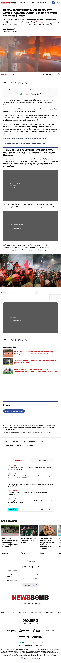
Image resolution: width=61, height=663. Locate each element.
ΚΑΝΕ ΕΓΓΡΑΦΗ (29, 585)
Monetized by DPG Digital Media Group (35, 642)
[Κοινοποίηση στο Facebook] (8, 82)
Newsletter (16, 432)
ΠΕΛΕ (23, 441)
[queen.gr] (37, 630)
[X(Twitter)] (32, 603)
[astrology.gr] (50, 630)
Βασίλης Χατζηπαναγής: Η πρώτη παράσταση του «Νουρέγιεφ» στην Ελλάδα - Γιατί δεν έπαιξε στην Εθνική (35, 371)
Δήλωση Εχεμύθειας (23, 612)
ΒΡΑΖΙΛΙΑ (15, 441)
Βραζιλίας (39, 22)
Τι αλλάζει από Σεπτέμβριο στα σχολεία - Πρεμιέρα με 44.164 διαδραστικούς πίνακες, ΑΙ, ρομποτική (10, 542)
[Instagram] (28, 603)
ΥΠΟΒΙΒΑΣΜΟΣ (9, 445)
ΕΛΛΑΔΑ (33, 2)
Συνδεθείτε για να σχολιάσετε (14, 411)
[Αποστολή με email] (29, 82)
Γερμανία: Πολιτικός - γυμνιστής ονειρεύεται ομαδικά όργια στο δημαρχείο (27, 493)
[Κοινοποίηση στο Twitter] (12, 82)
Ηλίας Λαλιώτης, (8, 29)
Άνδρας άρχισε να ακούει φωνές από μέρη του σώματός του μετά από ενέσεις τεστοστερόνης (29, 468)
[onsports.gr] (24, 630)
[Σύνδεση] (53, 2)
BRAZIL (7, 441)
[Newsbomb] (30, 598)
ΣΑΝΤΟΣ (42, 441)
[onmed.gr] (37, 636)
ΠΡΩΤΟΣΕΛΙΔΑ (47, 2)
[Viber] (25, 603)
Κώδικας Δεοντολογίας (35, 612)
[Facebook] (21, 603)
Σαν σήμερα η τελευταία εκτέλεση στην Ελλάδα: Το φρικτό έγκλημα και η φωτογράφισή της (30, 485)
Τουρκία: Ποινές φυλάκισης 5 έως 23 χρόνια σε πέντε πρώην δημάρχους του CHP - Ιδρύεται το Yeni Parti (30, 477)
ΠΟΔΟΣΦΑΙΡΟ (4, 74)
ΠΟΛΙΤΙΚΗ (39, 2)
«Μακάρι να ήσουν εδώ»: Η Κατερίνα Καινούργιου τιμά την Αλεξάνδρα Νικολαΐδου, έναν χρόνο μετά (47, 543)
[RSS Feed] (39, 603)
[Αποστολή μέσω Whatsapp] (19, 82)
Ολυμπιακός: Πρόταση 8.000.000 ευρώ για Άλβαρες (28, 540)
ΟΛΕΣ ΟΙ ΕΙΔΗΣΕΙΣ (24, 2)
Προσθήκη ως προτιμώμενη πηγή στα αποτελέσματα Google (32, 93)
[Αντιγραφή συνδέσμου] (54, 74)
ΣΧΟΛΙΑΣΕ (48, 74)
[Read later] (59, 74)
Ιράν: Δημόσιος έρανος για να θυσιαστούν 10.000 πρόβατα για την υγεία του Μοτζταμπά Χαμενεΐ (30, 501)
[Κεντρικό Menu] (58, 2)
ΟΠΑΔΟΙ (19, 445)
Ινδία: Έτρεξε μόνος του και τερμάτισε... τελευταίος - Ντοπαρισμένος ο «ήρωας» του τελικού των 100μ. (34, 353)
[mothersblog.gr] (24, 636)
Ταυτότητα (3, 612)
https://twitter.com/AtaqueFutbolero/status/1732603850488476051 (24, 138)
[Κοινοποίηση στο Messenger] (15, 82)
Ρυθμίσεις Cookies (48, 612)
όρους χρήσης (36, 574)
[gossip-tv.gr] (11, 630)
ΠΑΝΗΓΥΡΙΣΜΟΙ (30, 445)
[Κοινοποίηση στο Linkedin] (22, 82)
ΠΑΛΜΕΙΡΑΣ (32, 441)
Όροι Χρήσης (12, 612)
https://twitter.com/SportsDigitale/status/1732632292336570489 (24, 143)
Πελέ (5, 105)
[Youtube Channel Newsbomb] (35, 603)
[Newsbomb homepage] (9, 2)
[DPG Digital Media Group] (30, 621)
